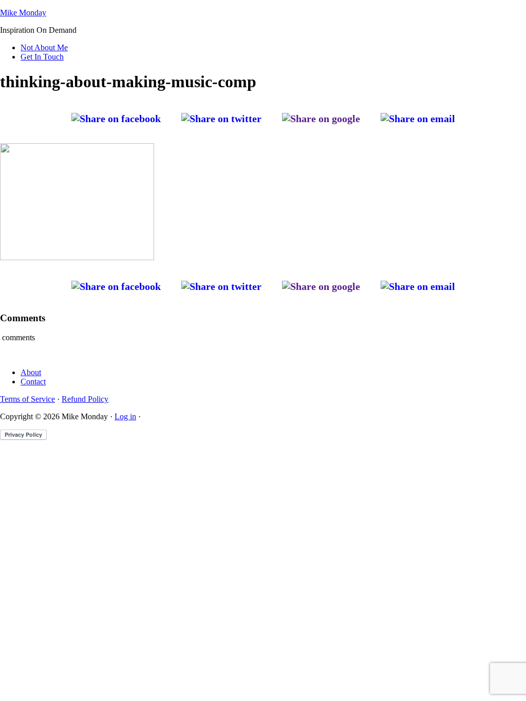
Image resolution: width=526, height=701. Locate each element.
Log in (125, 416)
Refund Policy (85, 399)
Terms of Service (27, 399)
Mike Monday (23, 12)
